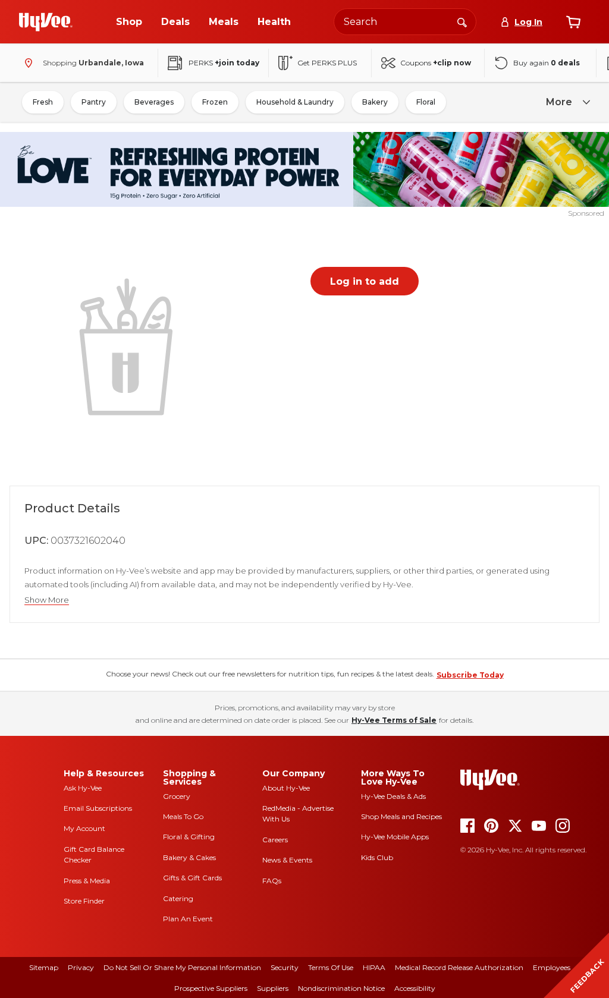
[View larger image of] (128, 345)
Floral (425, 101)
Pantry (93, 101)
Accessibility (414, 988)
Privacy (81, 967)
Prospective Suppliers (210, 988)
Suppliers (272, 988)
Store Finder (84, 900)
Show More (46, 600)
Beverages (154, 101)
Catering (178, 898)
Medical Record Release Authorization (459, 967)
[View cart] (573, 22)
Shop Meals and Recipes (401, 816)
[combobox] (405, 21)
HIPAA (374, 967)
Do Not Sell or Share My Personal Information (182, 967)
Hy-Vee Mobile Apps (395, 836)
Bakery (375, 101)
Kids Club (377, 857)
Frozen (215, 101)
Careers (275, 839)
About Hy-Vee (286, 787)
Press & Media (87, 880)
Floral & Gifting (189, 836)
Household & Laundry (295, 101)
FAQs (271, 880)
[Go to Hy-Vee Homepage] (46, 22)
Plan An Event (188, 918)
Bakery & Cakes (189, 857)
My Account (84, 828)
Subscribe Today (470, 674)
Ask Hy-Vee (83, 787)
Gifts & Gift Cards (192, 877)
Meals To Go (183, 816)
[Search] (462, 21)
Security (285, 967)
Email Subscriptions (98, 808)
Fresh (43, 101)
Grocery (176, 796)
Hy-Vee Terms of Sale (394, 720)
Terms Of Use (330, 967)
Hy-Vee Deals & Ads (393, 796)
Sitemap (43, 967)
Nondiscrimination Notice (341, 988)
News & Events (287, 859)
